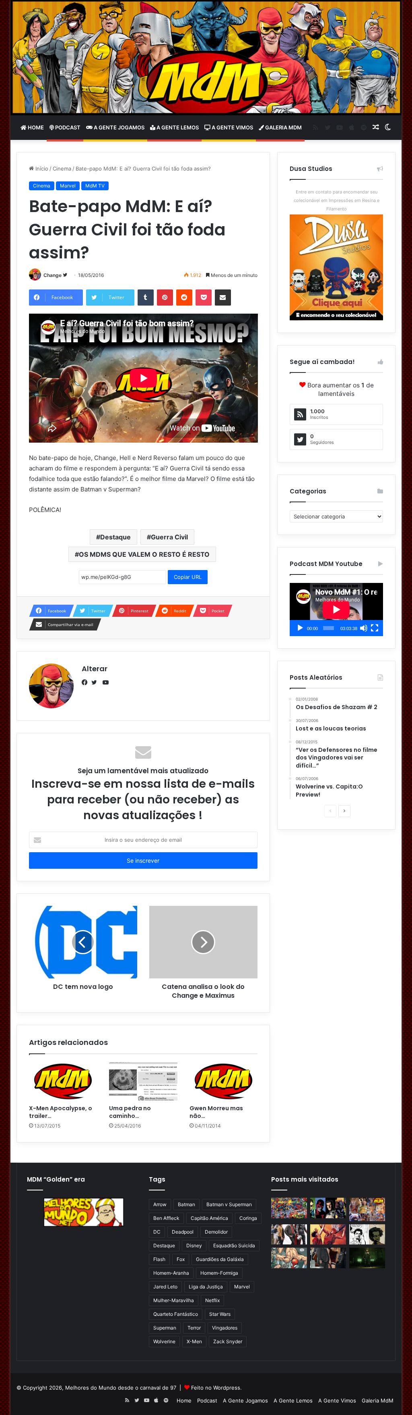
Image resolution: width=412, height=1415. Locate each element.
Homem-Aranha (171, 1273)
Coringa (248, 1218)
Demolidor (216, 1232)
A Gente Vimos (231, 127)
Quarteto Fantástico (175, 1314)
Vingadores (224, 1328)
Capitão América (209, 1218)
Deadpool (183, 1232)
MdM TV (95, 186)
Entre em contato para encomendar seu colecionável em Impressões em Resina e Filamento (336, 200)
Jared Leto (165, 1287)
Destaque (115, 537)
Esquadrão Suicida (234, 1245)
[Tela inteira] (375, 628)
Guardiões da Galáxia (220, 1259)
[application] (336, 609)
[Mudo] (364, 628)
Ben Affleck (166, 1218)
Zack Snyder (227, 1341)
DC (157, 1232)
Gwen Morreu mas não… (216, 1112)
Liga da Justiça (206, 1287)
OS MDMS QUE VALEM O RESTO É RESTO (144, 554)
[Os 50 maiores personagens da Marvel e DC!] (289, 1208)
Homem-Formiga (219, 1273)
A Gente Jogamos (118, 127)
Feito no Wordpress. (216, 1387)
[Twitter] (96, 682)
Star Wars (220, 1314)
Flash (159, 1259)
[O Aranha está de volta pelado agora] (289, 1258)
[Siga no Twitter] (65, 275)
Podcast (67, 127)
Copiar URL (188, 577)
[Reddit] (184, 297)
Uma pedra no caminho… (130, 1112)
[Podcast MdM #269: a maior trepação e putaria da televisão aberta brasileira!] (367, 1209)
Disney (194, 1245)
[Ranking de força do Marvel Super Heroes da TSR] (328, 1208)
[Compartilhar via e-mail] (223, 297)
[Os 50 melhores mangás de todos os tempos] (328, 1234)
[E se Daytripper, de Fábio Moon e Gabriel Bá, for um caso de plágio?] (367, 1234)
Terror (194, 1328)
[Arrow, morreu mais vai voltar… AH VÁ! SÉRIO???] (367, 1258)
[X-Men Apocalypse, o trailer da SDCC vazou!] (63, 1081)
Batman (186, 1204)
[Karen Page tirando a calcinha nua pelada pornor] (328, 1258)
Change (52, 275)
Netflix (212, 1300)
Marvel (68, 186)
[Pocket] (204, 297)
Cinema (62, 168)
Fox (181, 1259)
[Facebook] (86, 682)
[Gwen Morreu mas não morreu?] (224, 1081)
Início (41, 168)
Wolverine (164, 1341)
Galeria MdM (283, 127)
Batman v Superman (229, 1204)
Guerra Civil (169, 537)
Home (35, 127)
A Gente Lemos (177, 127)
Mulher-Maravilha (173, 1300)
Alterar (94, 669)
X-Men (194, 1341)
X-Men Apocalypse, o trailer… (60, 1112)
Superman (164, 1328)
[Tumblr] (146, 297)
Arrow (160, 1204)
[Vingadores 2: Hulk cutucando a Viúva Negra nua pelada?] (289, 1234)
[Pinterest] (165, 297)
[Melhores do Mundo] (206, 57)
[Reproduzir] (300, 628)
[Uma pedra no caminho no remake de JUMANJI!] (143, 1081)
